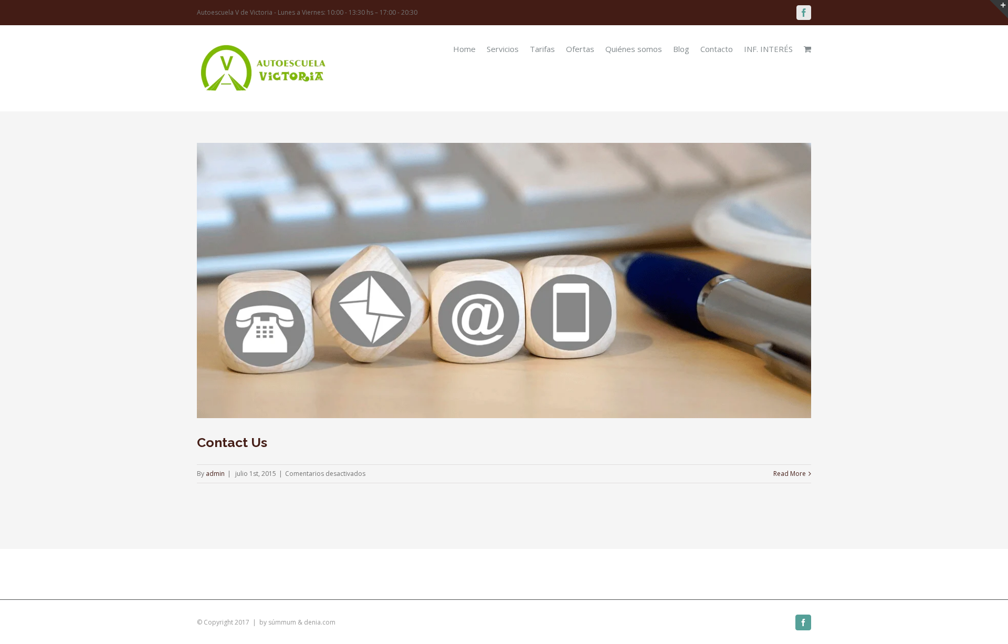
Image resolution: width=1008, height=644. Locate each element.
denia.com (319, 622)
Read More (789, 473)
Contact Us (232, 442)
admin (215, 473)
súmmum (282, 622)
